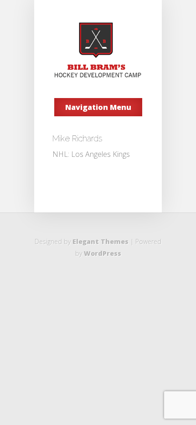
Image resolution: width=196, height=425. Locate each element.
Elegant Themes (100, 241)
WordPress (102, 253)
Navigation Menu (98, 107)
